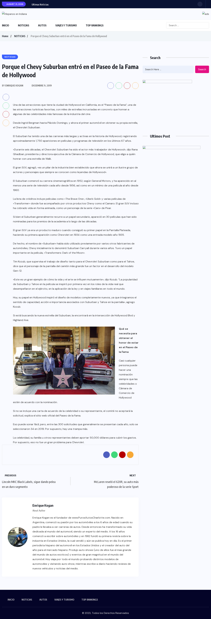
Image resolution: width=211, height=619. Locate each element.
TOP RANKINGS (95, 25)
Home (5, 36)
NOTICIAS (23, 25)
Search (202, 69)
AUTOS (42, 25)
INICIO (5, 25)
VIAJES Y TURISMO (66, 25)
